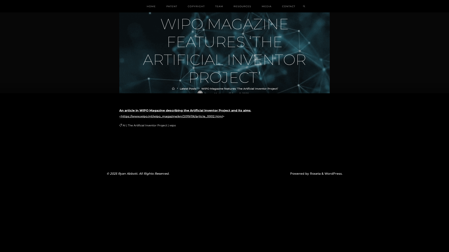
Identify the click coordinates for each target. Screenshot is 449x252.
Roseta (315, 173)
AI (124, 125)
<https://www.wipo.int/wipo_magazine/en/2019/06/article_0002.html (171, 116)
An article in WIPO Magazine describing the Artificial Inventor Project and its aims (185, 110)
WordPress (333, 173)
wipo (172, 125)
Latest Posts (188, 88)
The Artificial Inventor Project (147, 125)
